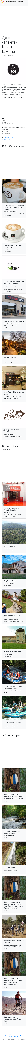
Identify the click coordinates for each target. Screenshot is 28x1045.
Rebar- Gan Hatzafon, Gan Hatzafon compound (13, 283)
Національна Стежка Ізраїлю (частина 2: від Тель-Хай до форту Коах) (13, 796)
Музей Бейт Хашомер (12, 652)
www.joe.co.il (7, 139)
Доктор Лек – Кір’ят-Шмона (11, 431)
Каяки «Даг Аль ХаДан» (13, 686)
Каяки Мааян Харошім (12, 722)
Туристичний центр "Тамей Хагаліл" (11, 509)
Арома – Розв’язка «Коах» (13, 321)
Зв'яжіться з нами (14, 1036)
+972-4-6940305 (8, 137)
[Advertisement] (14, 20)
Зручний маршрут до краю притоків (11, 832)
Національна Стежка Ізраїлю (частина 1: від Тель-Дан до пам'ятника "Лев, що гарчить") (13, 905)
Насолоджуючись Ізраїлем (14, 1)
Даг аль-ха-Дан (9, 357)
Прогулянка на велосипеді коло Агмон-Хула (13, 1019)
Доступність (21, 1035)
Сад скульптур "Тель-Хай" (12, 616)
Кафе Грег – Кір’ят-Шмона (13, 392)
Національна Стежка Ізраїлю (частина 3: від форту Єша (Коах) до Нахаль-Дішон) (12, 981)
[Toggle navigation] (3, 4)
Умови (15, 1035)
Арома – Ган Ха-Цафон (12, 245)
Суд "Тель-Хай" (9, 581)
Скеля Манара (9, 546)
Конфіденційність (7, 1035)
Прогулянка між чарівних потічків (13, 942)
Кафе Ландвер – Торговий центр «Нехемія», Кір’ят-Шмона (13, 207)
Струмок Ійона (9, 868)
